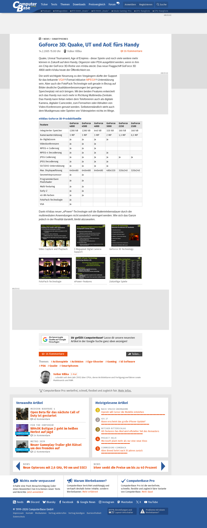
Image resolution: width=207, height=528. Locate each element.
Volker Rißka (61, 374)
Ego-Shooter (95, 361)
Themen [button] (65, 4)
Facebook (67, 502)
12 (41, 451)
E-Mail (74, 374)
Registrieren (145, 4)
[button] (161, 5)
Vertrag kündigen (76, 513)
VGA (61, 79)
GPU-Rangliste (143, 11)
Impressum (18, 513)
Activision (77, 361)
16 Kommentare (54, 353)
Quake (53, 365)
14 (41, 435)
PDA (43, 365)
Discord (35, 502)
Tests (54, 4)
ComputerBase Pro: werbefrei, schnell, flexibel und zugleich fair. (87, 390)
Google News (87, 502)
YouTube (153, 502)
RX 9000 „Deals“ (101, 11)
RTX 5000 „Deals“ (80, 11)
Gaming (112, 361)
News (47, 39)
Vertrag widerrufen (57, 513)
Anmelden (130, 4)
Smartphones (60, 39)
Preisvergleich (97, 4)
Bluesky (50, 502)
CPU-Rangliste (161, 11)
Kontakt (29, 513)
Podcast (46, 11)
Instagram (108, 502)
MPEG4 (90, 79)
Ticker (44, 4)
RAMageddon (61, 11)
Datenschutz (19, 516)
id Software (128, 361)
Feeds (20, 502)
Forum (112, 4)
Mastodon (127, 502)
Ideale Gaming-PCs (122, 11)
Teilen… (136, 354)
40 (41, 419)
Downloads (79, 4)
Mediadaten (40, 513)
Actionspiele (60, 361)
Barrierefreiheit (94, 513)
